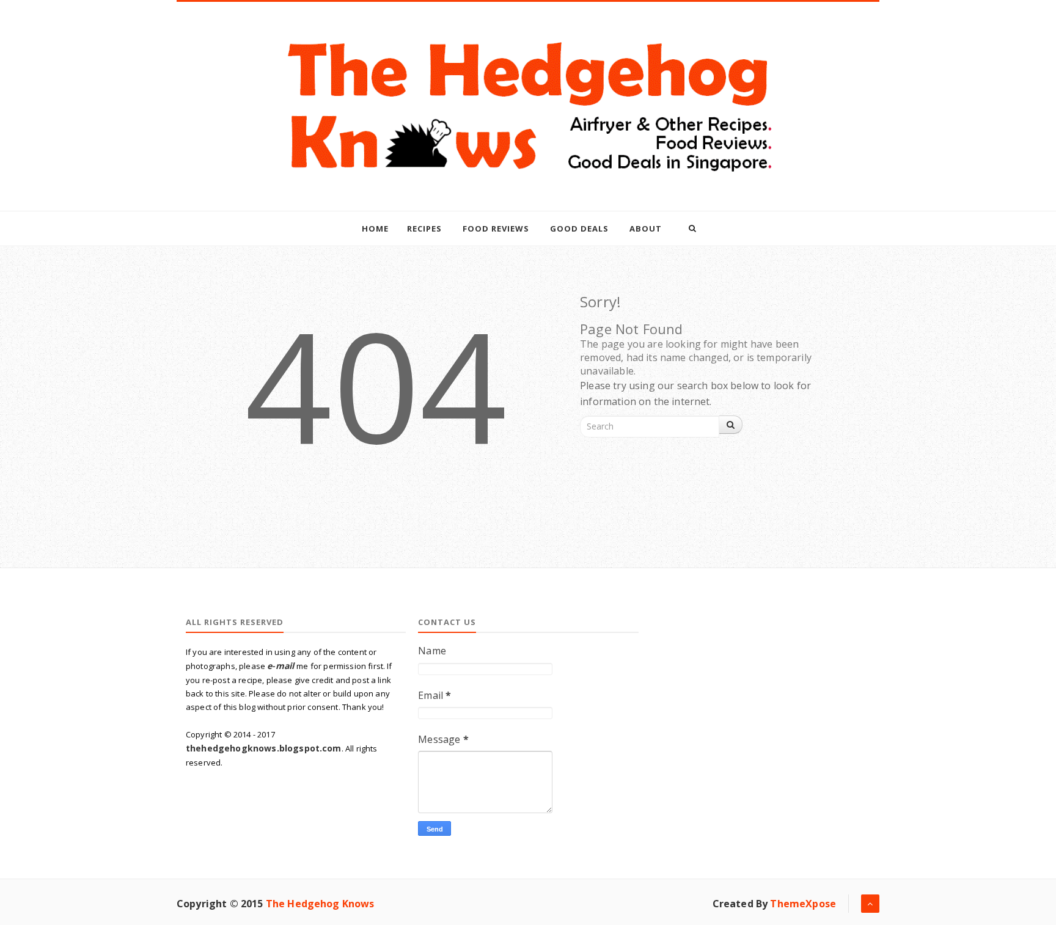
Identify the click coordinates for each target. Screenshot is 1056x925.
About (645, 228)
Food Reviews (496, 228)
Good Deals (579, 228)
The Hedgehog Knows (320, 903)
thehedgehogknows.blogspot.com (264, 748)
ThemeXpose (803, 903)
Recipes (424, 228)
